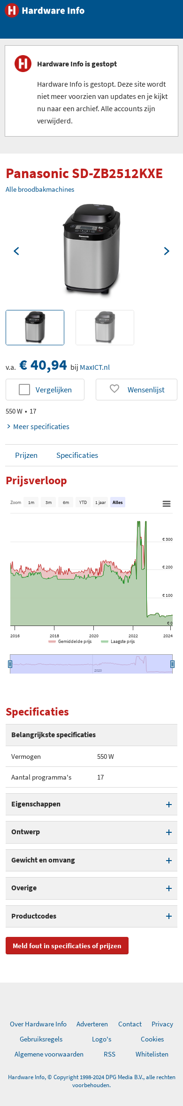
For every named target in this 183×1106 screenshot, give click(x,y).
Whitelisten (152, 1053)
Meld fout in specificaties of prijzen (67, 945)
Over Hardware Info (38, 1023)
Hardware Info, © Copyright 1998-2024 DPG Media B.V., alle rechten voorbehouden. (91, 1081)
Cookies (152, 1038)
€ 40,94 (43, 364)
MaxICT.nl (95, 367)
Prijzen (26, 455)
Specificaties (77, 455)
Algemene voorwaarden (49, 1053)
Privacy (162, 1023)
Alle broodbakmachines (40, 189)
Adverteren (92, 1023)
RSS (109, 1053)
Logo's (101, 1038)
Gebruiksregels (41, 1038)
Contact (130, 1023)
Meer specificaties (41, 426)
